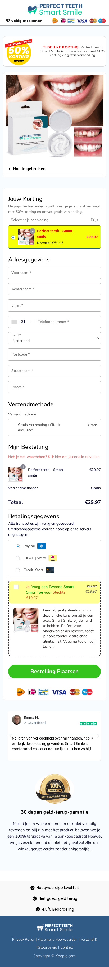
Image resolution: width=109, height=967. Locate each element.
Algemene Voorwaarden (58, 939)
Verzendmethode (22, 414)
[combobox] (21, 322)
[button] (54, 169)
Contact (66, 947)
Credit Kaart (34, 569)
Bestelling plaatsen (54, 671)
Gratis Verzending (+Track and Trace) (39, 427)
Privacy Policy (23, 939)
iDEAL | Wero (35, 558)
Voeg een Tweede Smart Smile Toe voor (50, 592)
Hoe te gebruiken (29, 168)
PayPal (30, 545)
